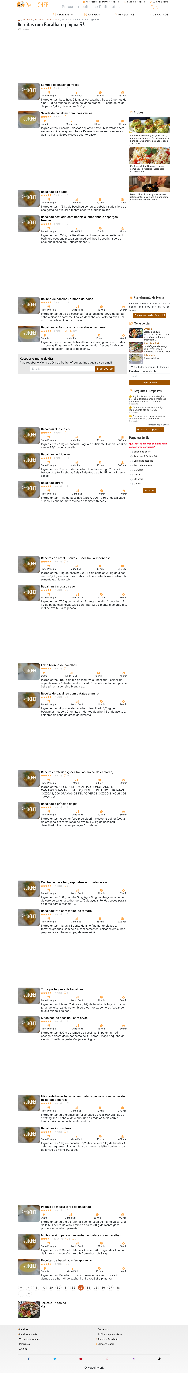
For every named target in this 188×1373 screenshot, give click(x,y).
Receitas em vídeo (28, 1334)
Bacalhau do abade (54, 191)
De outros (160, 14)
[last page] (29, 1294)
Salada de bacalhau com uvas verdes (66, 113)
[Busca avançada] (157, 7)
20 (51, 1287)
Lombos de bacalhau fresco (60, 84)
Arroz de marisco (143, 465)
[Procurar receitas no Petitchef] (152, 7)
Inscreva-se (105, 368)
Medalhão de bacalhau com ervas (64, 1018)
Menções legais (106, 1344)
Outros (137, 483)
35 (95, 1287)
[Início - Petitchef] (19, 19)
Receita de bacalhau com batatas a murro (70, 693)
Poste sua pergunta (151, 429)
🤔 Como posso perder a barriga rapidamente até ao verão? (146, 408)
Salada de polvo (142, 451)
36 (103, 1287)
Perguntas (126, 14)
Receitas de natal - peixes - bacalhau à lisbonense (76, 558)
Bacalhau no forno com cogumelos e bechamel (73, 327)
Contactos (103, 1329)
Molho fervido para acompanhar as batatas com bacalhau (81, 1235)
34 (88, 1287)
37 (110, 1287)
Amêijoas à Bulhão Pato (146, 456)
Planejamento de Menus (148, 315)
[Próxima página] (21, 1294)
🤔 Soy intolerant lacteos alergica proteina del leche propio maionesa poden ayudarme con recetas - (147, 399)
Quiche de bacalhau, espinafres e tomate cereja (74, 882)
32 (73, 1287)
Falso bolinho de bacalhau (59, 665)
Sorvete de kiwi (152, 358)
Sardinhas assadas (143, 460)
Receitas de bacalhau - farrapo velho (66, 1260)
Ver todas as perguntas (158, 425)
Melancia (138, 479)
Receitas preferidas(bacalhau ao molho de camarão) (77, 772)
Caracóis (138, 469)
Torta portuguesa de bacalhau (62, 989)
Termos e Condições (108, 1339)
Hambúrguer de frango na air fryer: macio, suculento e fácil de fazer (157, 349)
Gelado (137, 474)
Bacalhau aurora (52, 482)
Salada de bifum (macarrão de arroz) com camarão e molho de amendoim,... (156, 336)
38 (118, 1287)
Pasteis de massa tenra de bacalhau (66, 1206)
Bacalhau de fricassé (55, 454)
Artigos (93, 14)
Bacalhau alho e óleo (55, 429)
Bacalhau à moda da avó (58, 586)
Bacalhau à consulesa (56, 1128)
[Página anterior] (29, 1288)
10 (43, 1287)
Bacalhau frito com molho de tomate (66, 911)
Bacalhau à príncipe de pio (59, 804)
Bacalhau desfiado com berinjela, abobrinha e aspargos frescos (79, 218)
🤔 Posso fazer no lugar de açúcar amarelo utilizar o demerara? (147, 417)
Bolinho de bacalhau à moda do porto (67, 299)
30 (58, 1287)
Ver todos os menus (144, 367)
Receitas (63, 14)
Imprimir (164, 367)
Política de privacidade (110, 1334)
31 (65, 1287)
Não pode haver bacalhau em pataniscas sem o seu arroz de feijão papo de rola (83, 1098)
